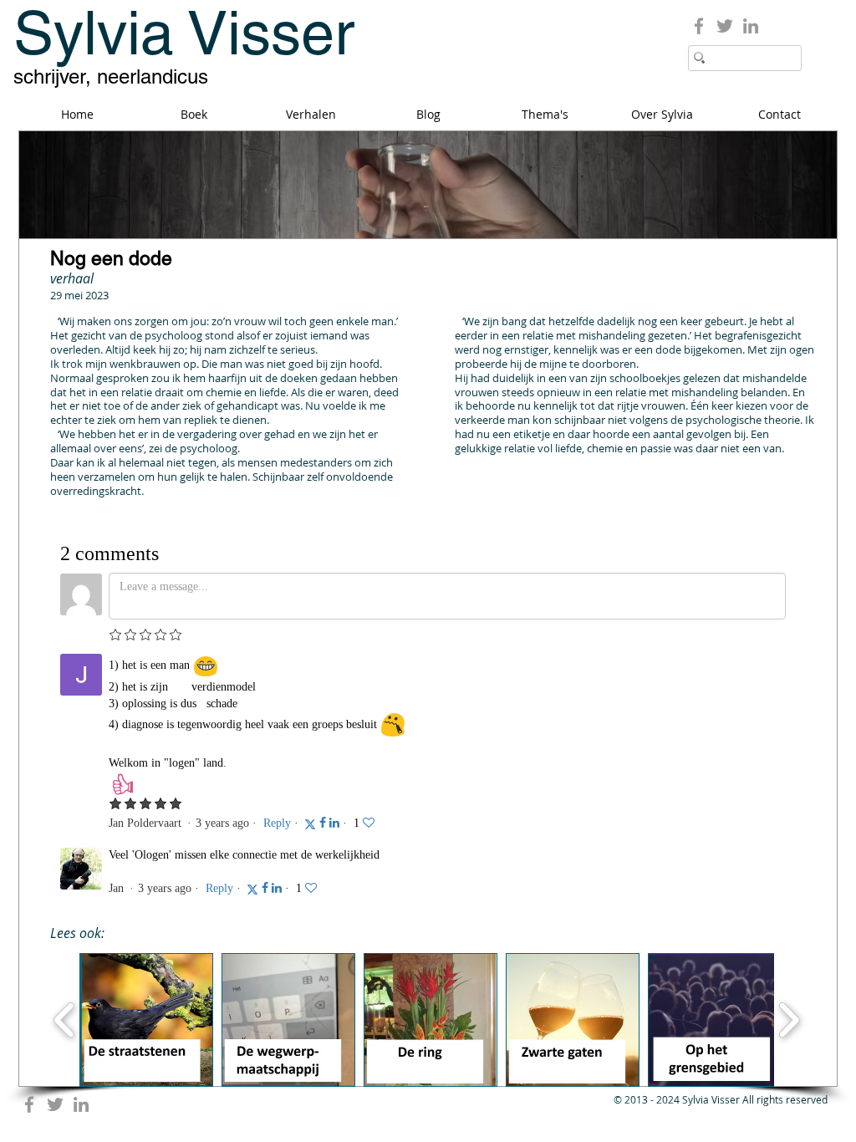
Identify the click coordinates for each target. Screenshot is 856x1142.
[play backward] (65, 1020)
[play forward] (789, 1020)
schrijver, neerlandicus (110, 76)
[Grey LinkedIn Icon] (751, 26)
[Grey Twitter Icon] (725, 26)
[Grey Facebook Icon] (699, 26)
